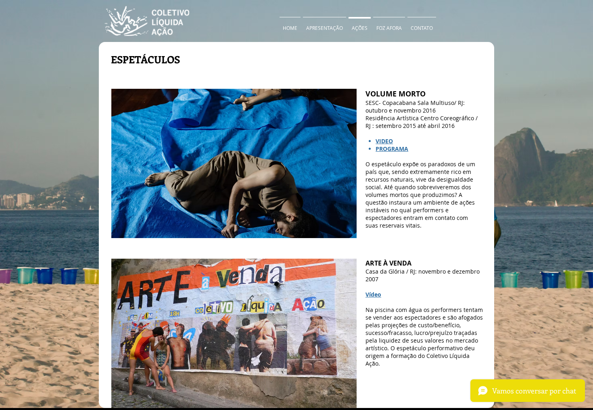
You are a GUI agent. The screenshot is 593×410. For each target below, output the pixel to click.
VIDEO (384, 141)
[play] (340, 231)
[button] (234, 163)
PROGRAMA (392, 149)
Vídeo (373, 294)
